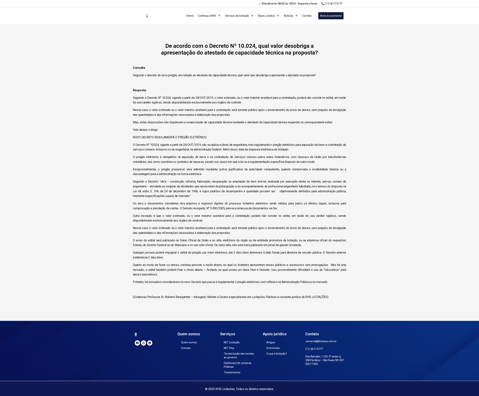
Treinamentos (232, 372)
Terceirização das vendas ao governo (239, 355)
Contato (307, 15)
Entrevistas (273, 348)
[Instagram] (143, 343)
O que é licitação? (276, 353)
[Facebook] (137, 343)
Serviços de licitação (237, 15)
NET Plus (229, 348)
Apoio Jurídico (266, 15)
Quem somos (189, 342)
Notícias (288, 15)
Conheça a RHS (207, 15)
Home (189, 15)
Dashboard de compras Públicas (237, 365)
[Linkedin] (149, 343)
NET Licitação (232, 342)
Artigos (270, 342)
